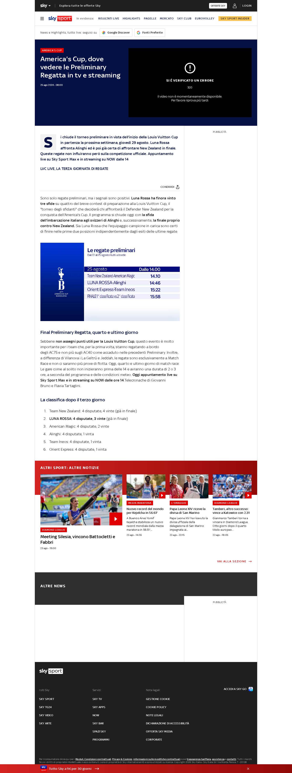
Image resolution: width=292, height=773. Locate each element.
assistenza (218, 759)
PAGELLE (150, 18)
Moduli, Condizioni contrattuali (93, 759)
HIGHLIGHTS (131, 18)
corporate (154, 739)
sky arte (45, 723)
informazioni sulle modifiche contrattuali (156, 759)
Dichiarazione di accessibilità (167, 723)
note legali (154, 715)
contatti (231, 759)
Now (96, 715)
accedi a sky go (235, 689)
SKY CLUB (184, 18)
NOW (111, 159)
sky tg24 (45, 707)
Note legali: (153, 690)
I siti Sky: (44, 690)
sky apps (99, 707)
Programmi (101, 739)
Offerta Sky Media (159, 731)
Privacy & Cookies (122, 759)
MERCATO (167, 18)
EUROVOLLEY (204, 18)
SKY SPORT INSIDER (235, 18)
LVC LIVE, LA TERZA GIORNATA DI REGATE (74, 169)
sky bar (98, 723)
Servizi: (97, 690)
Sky (55, 159)
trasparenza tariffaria (199, 759)
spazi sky (99, 731)
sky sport (46, 699)
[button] (139, 768)
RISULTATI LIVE (108, 18)
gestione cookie (158, 699)
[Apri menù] (42, 18)
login (247, 5)
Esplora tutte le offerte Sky (80, 5)
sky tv (97, 699)
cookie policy (156, 707)
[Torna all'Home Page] (60, 18)
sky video (46, 715)
